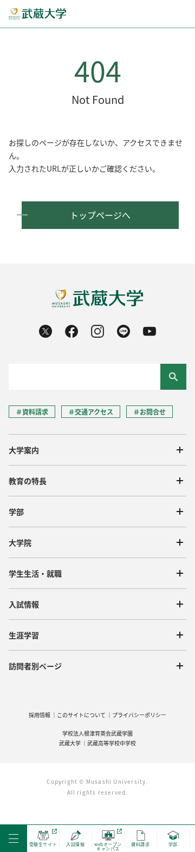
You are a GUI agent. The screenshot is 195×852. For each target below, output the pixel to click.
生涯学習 (24, 635)
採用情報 (39, 715)
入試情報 (24, 604)
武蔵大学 (70, 743)
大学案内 (24, 449)
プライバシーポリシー (139, 715)
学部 (16, 511)
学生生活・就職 (35, 573)
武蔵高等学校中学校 (111, 743)
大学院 (20, 542)
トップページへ (100, 214)
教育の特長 (28, 480)
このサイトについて (81, 715)
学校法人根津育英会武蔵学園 (97, 733)
